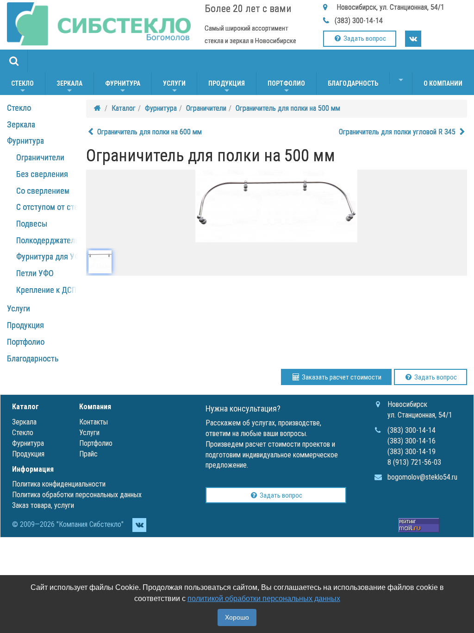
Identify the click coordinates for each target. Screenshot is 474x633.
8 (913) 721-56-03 (414, 462)
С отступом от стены (52, 207)
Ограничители (40, 157)
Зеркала (69, 87)
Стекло (22, 87)
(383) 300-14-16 (411, 441)
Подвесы (31, 223)
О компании (443, 83)
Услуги (174, 87)
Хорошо (237, 617)
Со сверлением (42, 191)
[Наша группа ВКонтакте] (413, 39)
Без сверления (42, 174)
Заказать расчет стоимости (340, 377)
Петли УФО (35, 273)
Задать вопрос (364, 38)
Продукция (226, 87)
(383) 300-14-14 (359, 20)
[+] (401, 78)
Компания (95, 406)
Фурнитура (122, 87)
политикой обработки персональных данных (263, 598)
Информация (33, 469)
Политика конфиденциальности (59, 484)
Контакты (93, 422)
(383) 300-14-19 (411, 451)
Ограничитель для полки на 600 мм (148, 131)
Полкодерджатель (47, 240)
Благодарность (353, 83)
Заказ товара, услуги (43, 505)
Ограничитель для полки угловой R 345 (398, 131)
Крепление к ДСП (46, 290)
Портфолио (286, 87)
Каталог (124, 108)
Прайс (88, 453)
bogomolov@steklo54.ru (422, 477)
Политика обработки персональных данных (77, 494)
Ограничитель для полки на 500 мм (288, 108)
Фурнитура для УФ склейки (63, 256)
